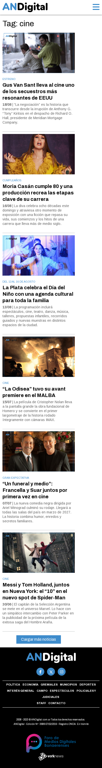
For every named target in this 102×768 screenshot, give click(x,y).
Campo (42, 690)
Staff (41, 703)
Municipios (68, 684)
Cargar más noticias (38, 639)
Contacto (56, 703)
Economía (30, 684)
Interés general (20, 690)
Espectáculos (62, 690)
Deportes (87, 684)
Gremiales (49, 684)
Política (13, 684)
